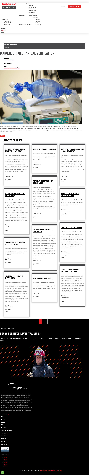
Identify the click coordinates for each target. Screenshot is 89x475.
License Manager (32, 10)
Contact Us (3, 427)
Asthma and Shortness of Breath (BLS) (15, 194)
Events (30, 24)
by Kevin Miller (8, 282)
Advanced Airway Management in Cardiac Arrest (72, 150)
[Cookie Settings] (2, 472)
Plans (2, 424)
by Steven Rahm (8, 248)
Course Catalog (5, 19)
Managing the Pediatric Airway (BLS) (14, 277)
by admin (35, 187)
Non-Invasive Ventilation (42, 278)
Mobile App (31, 14)
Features (28, 4)
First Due (37, 22)
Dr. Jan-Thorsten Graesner (9, 59)
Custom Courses (32, 9)
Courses (3, 422)
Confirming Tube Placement (71, 228)
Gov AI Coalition (7, 24)
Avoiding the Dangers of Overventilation (70, 194)
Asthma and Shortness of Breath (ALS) (43, 182)
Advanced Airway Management (44, 149)
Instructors (21, 24)
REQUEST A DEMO (74, 6)
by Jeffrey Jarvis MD (65, 155)
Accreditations (7, 21)
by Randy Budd (64, 199)
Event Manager (32, 12)
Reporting (31, 5)
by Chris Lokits (36, 153)
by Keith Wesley (8, 155)
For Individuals (22, 15)
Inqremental (37, 21)
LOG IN (63, 6)
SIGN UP (2, 136)
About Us (3, 419)
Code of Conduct (51, 470)
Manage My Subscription (6, 430)
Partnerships (35, 17)
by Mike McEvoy (36, 236)
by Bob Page (63, 231)
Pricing (26, 24)
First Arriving (38, 24)
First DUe (3, 441)
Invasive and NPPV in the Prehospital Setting (70, 271)
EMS (18, 68)
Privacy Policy (43, 470)
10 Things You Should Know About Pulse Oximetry (15, 150)
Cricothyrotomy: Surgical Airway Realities (15, 243)
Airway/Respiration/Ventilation (10, 68)
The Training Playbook (9, 22)
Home (2, 416)
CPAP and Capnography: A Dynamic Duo (42, 231)
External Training (32, 7)
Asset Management (33, 15)
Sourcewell (37, 19)
